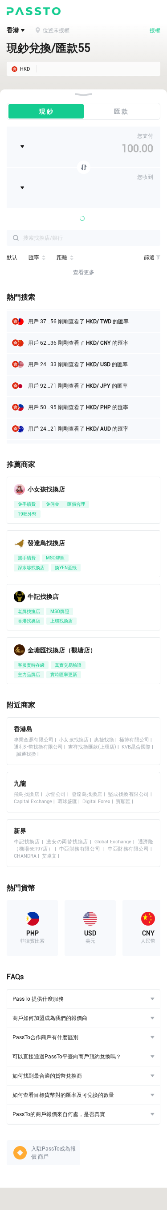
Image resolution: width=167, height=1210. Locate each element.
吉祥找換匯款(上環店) (92, 747)
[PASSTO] (34, 11)
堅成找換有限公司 (128, 794)
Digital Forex (96, 801)
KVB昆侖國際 (136, 747)
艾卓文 (49, 856)
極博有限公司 (134, 740)
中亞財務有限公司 (80, 849)
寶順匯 (123, 801)
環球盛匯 (67, 801)
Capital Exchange (33, 801)
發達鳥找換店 (87, 794)
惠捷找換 (104, 740)
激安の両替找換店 (67, 842)
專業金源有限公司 (33, 740)
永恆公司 (55, 794)
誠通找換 (26, 754)
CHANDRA (25, 856)
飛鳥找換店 (26, 794)
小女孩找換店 (74, 740)
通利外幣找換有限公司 (38, 747)
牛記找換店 (27, 842)
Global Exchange (112, 842)
